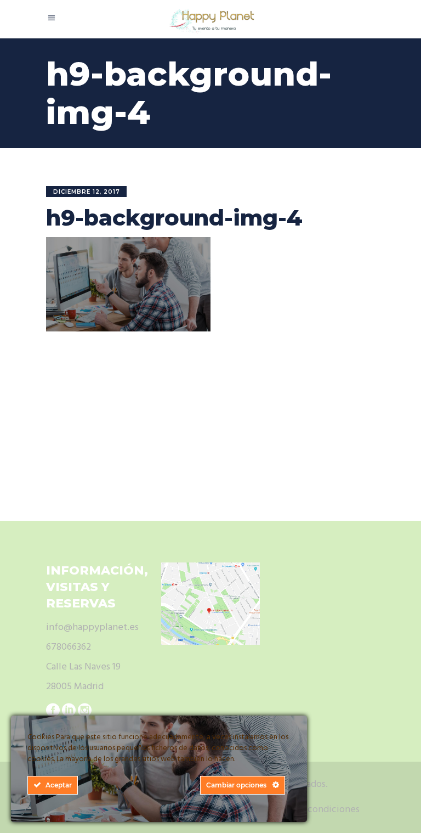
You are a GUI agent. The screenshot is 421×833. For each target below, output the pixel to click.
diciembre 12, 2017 (86, 191)
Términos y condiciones (309, 810)
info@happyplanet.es (92, 627)
